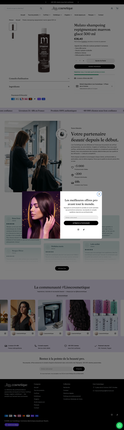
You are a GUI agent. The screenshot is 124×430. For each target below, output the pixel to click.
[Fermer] (99, 194)
